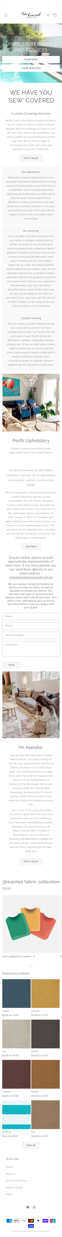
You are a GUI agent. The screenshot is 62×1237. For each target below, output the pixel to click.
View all (6, 888)
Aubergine (7, 1092)
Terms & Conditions (16, 1181)
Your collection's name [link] (17, 956)
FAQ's (9, 1194)
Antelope (35, 1011)
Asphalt (34, 1051)
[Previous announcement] (5, 3)
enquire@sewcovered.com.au (31, 577)
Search (10, 1167)
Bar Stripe (6, 1132)
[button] (6, 15)
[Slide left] (24, 965)
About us (10, 1174)
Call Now (31, 546)
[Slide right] (37, 965)
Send (11, 664)
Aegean (5, 1011)
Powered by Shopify (41, 1231)
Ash (4, 1051)
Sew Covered (25, 1231)
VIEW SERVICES (31, 68)
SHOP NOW (31, 59)
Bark (33, 1132)
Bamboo (35, 1092)
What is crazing (14, 1187)
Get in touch (31, 158)
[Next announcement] (56, 3)
